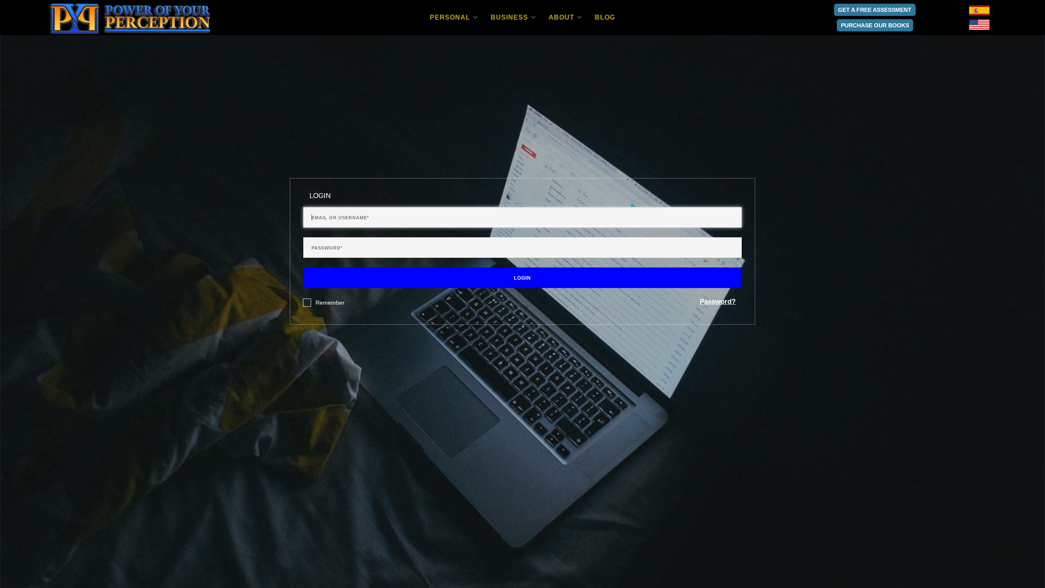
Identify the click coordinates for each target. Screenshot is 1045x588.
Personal (450, 17)
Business (509, 17)
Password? (718, 301)
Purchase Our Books (875, 25)
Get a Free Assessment (875, 10)
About (561, 17)
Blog (605, 17)
